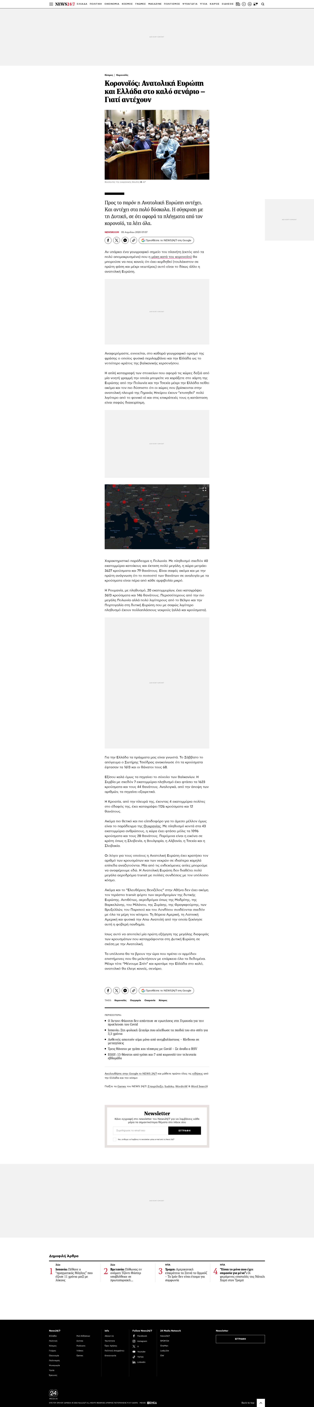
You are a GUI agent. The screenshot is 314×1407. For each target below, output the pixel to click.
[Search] (263, 4)
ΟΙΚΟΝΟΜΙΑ (112, 4)
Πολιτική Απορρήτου (114, 1351)
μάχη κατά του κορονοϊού (171, 257)
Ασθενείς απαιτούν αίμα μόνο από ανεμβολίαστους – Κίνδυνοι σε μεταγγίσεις (153, 1041)
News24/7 (165, 1336)
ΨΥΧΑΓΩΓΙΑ (190, 4)
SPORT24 (164, 1341)
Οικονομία (54, 1356)
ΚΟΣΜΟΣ (127, 4)
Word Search (199, 1086)
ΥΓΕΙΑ (204, 4)
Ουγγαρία (135, 1000)
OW (162, 1356)
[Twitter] (116, 240)
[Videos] (244, 4)
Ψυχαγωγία (54, 1365)
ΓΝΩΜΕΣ (140, 4)
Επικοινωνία (110, 1356)
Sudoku (169, 1086)
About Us (109, 1336)
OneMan (164, 1346)
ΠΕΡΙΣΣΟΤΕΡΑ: (113, 1015)
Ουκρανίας (152, 826)
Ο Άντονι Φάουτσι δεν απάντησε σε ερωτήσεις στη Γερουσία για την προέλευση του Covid (156, 1023)
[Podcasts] (250, 4)
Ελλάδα (53, 1336)
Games (121, 1086)
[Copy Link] (133, 240)
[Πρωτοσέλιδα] (238, 4)
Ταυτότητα (110, 1341)
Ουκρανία (149, 1000)
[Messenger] (125, 240)
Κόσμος (109, 75)
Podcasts (81, 1346)
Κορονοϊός (122, 75)
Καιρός (214, 4)
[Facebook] (108, 240)
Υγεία (51, 1370)
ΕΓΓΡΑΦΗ (240, 1339)
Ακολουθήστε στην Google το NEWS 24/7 (131, 1073)
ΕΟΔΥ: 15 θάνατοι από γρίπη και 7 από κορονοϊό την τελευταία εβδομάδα (152, 1056)
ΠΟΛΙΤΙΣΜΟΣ (172, 4)
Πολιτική (53, 1341)
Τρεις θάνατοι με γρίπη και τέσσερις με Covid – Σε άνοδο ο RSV (152, 1049)
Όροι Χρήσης (111, 1346)
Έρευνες (53, 1375)
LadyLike (164, 1351)
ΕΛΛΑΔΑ (82, 4)
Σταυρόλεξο (155, 1086)
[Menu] (51, 4)
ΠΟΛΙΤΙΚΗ (96, 4)
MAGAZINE (155, 4)
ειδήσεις (197, 1073)
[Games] (255, 4)
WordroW (181, 1086)
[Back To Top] (261, 1403)
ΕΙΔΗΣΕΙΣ (228, 4)
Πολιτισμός (54, 1360)
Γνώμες (52, 1351)
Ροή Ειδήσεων (83, 1336)
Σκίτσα (80, 1341)
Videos (80, 1351)
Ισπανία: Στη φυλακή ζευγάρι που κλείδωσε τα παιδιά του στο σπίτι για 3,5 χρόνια (158, 1032)
